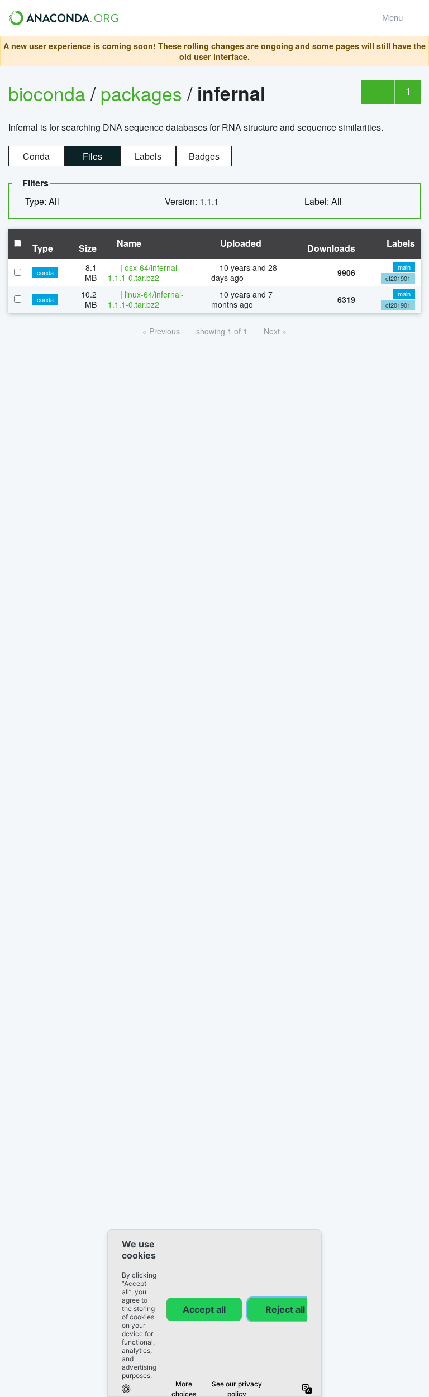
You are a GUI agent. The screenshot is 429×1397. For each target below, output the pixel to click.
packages (144, 93)
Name (128, 243)
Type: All (43, 201)
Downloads (331, 248)
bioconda (46, 93)
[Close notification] (417, 51)
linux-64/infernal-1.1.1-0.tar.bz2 (146, 299)
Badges (204, 156)
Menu (394, 17)
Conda (36, 156)
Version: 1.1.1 (193, 201)
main (404, 266)
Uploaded (239, 243)
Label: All (324, 201)
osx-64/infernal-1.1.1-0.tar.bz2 (144, 272)
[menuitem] (46, 201)
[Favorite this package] (377, 92)
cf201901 (398, 278)
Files (92, 156)
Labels (148, 156)
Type (42, 248)
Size (88, 248)
